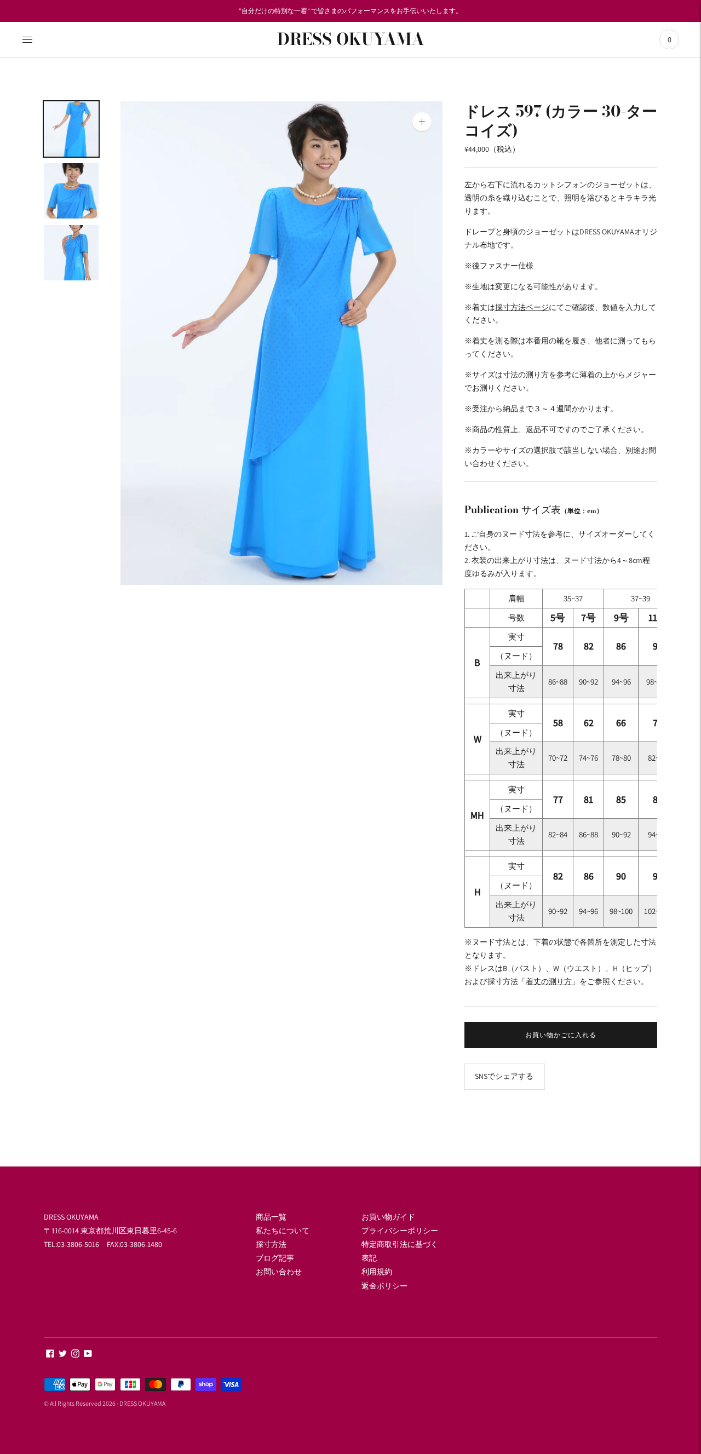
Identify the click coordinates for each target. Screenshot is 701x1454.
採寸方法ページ (522, 307)
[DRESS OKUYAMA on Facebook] (50, 1355)
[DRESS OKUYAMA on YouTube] (88, 1355)
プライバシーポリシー (399, 1230)
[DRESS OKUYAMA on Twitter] (63, 1355)
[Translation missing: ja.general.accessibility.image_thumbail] (71, 129)
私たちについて (282, 1230)
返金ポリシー (384, 1286)
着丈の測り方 (549, 981)
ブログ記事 (275, 1258)
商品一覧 (271, 1217)
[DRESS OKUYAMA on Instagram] (75, 1355)
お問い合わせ (279, 1272)
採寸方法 (271, 1244)
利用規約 (376, 1272)
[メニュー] (27, 39)
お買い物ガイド (388, 1217)
